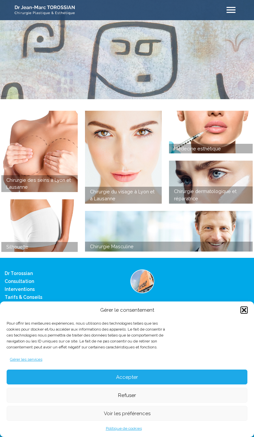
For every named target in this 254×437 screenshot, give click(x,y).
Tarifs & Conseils (23, 297)
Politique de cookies (124, 428)
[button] (244, 310)
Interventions (20, 289)
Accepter (127, 377)
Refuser (127, 395)
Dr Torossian (19, 273)
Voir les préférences (127, 414)
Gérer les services (26, 359)
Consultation (19, 281)
